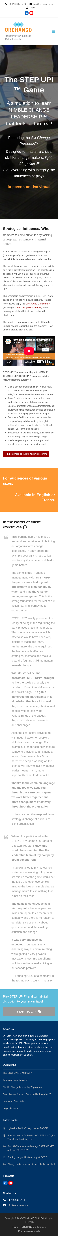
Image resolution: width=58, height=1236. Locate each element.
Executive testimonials (29, 1231)
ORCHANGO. (38, 1218)
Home (15, 1227)
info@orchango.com (17, 1205)
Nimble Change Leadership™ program (22, 1087)
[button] (53, 31)
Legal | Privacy (10, 1108)
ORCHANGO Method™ (38, 303)
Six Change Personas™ (29, 307)
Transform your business (15, 1080)
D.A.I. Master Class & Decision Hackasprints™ (27, 1094)
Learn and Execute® (13, 1101)
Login (32, 7)
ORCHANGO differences (33, 1227)
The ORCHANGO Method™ (17, 1073)
